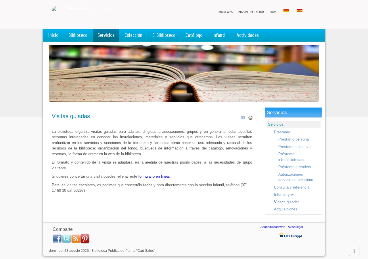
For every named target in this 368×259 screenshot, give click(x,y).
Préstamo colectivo (294, 147)
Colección (133, 35)
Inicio (53, 35)
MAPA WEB (225, 12)
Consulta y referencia (291, 187)
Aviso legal (295, 227)
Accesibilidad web (273, 227)
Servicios (105, 35)
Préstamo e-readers (294, 167)
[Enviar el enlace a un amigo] (243, 119)
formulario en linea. (154, 176)
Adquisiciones (285, 209)
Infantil (219, 35)
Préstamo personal (294, 139)
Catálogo (193, 35)
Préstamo (282, 132)
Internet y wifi (285, 194)
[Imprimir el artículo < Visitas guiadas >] (250, 119)
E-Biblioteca (163, 35)
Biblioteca (77, 35)
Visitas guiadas (287, 202)
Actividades (248, 35)
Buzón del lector (251, 12)
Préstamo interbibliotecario (291, 157)
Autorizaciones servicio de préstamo (295, 177)
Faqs (273, 12)
